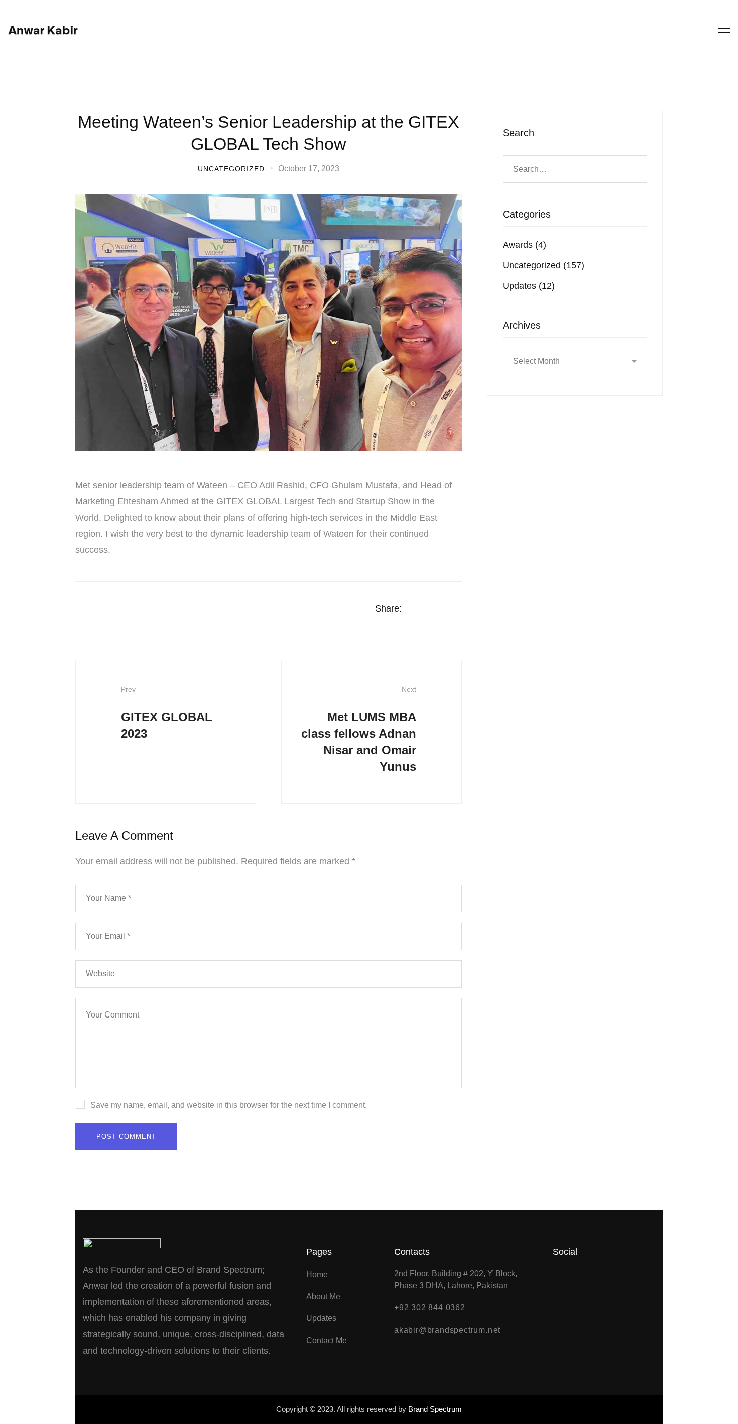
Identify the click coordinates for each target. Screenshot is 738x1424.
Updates (529, 286)
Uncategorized (231, 169)
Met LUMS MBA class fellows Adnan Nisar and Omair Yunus (358, 729)
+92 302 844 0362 (429, 1307)
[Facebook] (660, 30)
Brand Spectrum (435, 1409)
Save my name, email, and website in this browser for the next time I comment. (228, 1105)
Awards (524, 245)
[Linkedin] (458, 609)
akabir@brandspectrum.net (447, 1330)
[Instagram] (680, 30)
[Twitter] (699, 30)
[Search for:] (575, 169)
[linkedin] (641, 30)
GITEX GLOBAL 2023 (166, 712)
